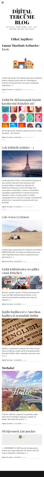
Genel (24, 90)
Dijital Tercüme (7, 90)
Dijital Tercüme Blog (22, 17)
